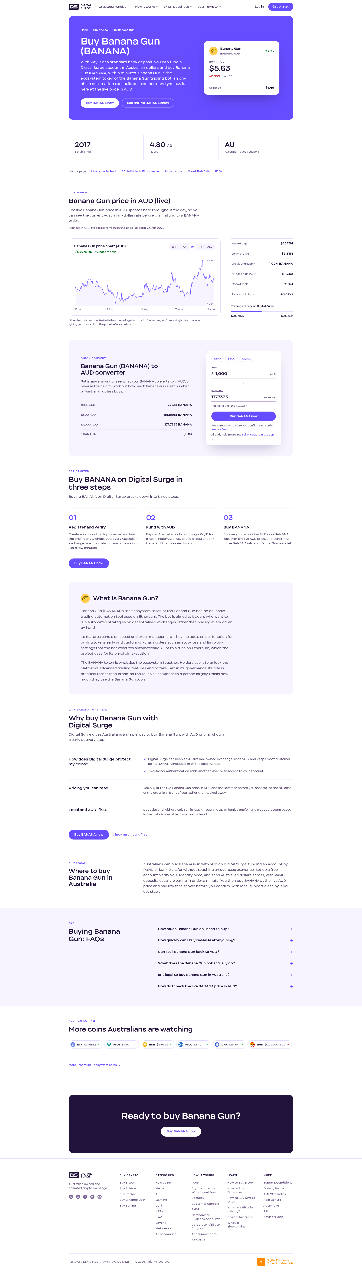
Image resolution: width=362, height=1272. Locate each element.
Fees (195, 1182)
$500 (231, 358)
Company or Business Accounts (206, 1217)
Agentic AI (271, 1205)
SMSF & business (176, 7)
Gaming (161, 1199)
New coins (163, 1182)
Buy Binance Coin (132, 1199)
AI (157, 1194)
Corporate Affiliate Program (206, 1226)
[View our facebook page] (85, 1196)
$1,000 (246, 358)
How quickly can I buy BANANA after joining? (196, 940)
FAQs (219, 171)
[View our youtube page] (99, 1196)
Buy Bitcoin (128, 1182)
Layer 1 (161, 1222)
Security (198, 1198)
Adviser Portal (273, 1217)
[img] (144, 285)
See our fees (219, 429)
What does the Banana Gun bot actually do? (196, 963)
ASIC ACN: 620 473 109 (83, 1261)
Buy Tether (128, 1194)
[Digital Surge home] (80, 7)
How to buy (173, 171)
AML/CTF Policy (274, 1194)
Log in (259, 6)
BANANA (217, 391)
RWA (159, 1217)
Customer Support (205, 1203)
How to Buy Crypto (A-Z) (241, 1199)
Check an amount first (130, 834)
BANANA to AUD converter (140, 171)
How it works (145, 7)
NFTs (159, 1211)
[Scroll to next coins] (289, 1044)
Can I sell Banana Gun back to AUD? (188, 952)
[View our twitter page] (71, 1196)
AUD (214, 367)
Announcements (204, 1234)
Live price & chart (103, 171)
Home (85, 30)
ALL (209, 246)
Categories (165, 1175)
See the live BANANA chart (148, 103)
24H (174, 246)
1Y (200, 246)
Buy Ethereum (130, 1188)
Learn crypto (208, 7)
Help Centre (272, 1199)
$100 (217, 358)
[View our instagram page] (78, 1196)
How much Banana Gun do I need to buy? (193, 929)
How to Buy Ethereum (235, 1190)
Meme (160, 1188)
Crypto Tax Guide (240, 1217)
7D (184, 246)
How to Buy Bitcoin (241, 1182)
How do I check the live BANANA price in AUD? (197, 986)
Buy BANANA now (100, 103)
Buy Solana (128, 1205)
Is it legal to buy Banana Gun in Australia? (193, 975)
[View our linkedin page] (92, 1196)
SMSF (195, 1209)
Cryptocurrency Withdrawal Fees (204, 1190)
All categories (166, 1234)
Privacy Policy (273, 1188)
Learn (232, 1175)
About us (198, 1240)
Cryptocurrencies (112, 7)
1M (192, 246)
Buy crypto (100, 30)
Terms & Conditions (277, 1182)
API (265, 1211)
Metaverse (164, 1228)
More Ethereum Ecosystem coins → (94, 1065)
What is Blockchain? (236, 1224)
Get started (280, 6)
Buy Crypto (129, 1175)
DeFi (159, 1205)
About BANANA (198, 171)
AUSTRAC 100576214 (116, 1261)
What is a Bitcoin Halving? (240, 1209)
